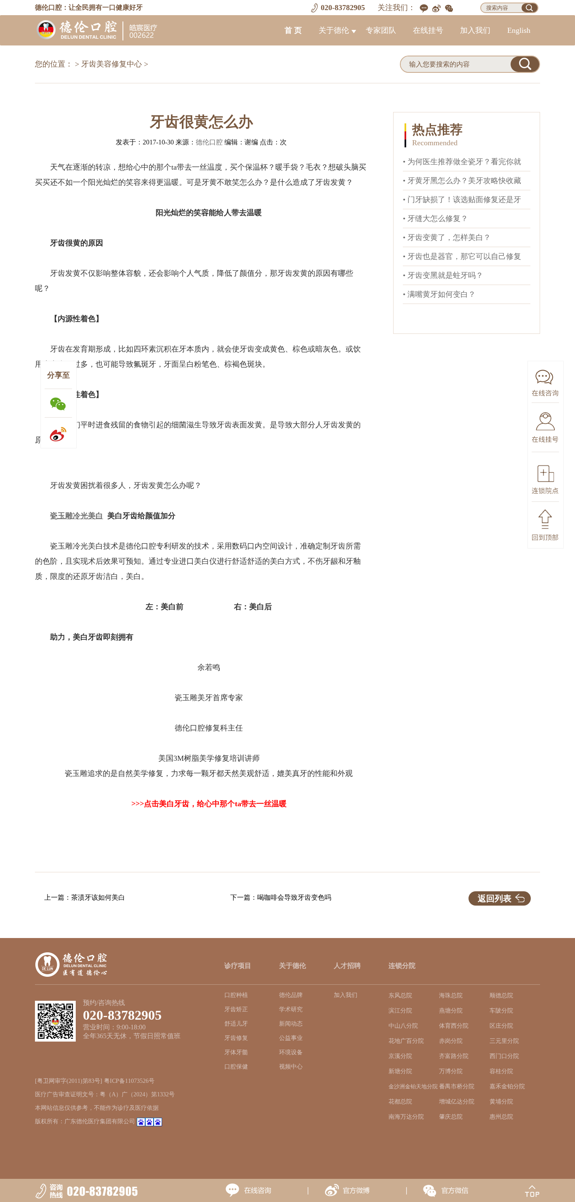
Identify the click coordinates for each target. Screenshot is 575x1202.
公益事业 (291, 1038)
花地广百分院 (406, 1041)
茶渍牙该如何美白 (98, 897)
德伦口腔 (209, 142)
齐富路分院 (454, 1056)
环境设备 (291, 1052)
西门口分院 (504, 1056)
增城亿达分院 (456, 1101)
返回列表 (494, 898)
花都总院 (400, 1101)
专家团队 (381, 30)
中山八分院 (403, 1026)
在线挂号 (428, 30)
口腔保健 (236, 1066)
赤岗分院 (451, 1041)
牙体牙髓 (236, 1052)
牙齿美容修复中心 (111, 64)
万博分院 (451, 1071)
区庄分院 (501, 1026)
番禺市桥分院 (456, 1086)
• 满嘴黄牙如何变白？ (439, 294)
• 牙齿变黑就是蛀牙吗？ (443, 275)
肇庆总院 (451, 1117)
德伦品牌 (291, 995)
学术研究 (291, 1009)
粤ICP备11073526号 (129, 1081)
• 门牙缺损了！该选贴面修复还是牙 (462, 199)
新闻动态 (291, 1024)
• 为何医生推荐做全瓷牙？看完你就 (462, 161)
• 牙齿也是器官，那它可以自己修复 (462, 256)
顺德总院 (501, 995)
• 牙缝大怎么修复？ (435, 218)
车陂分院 (501, 1010)
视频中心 (291, 1066)
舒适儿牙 (236, 1024)
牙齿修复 (236, 1038)
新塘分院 (400, 1071)
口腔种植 (236, 995)
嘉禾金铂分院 (507, 1086)
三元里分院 (504, 1041)
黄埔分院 (501, 1101)
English (518, 30)
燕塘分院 (451, 1010)
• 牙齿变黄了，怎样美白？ (447, 237)
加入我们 (475, 30)
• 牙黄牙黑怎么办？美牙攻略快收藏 (462, 180)
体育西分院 (454, 1026)
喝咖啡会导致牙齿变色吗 (294, 897)
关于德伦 (334, 30)
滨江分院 (400, 1010)
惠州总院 (501, 1117)
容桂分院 (501, 1071)
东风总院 (400, 995)
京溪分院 (400, 1056)
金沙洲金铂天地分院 (413, 1087)
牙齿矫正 (236, 1009)
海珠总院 (451, 995)
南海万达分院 (406, 1117)
